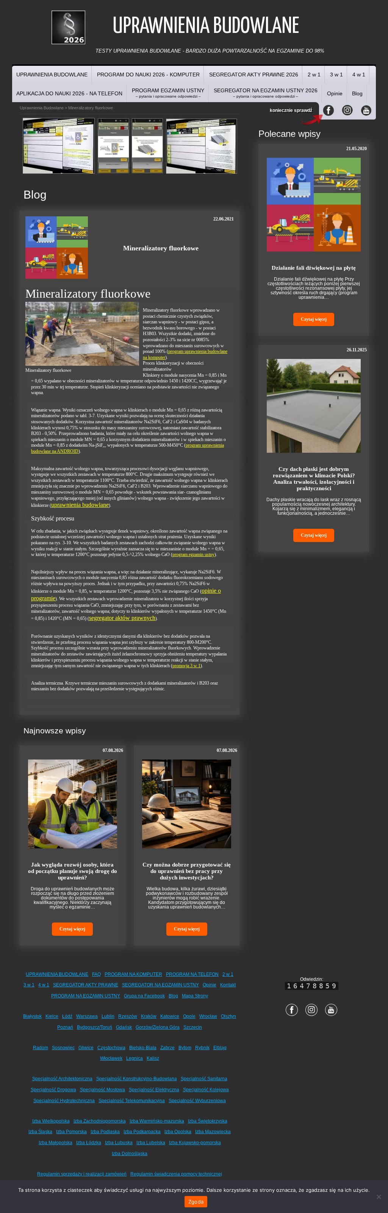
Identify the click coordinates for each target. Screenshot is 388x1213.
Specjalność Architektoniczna (62, 1078)
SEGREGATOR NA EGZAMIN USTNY (160, 985)
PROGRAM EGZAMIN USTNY (168, 92)
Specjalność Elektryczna (154, 1089)
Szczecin (192, 1027)
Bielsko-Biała (142, 1047)
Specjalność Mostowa (102, 1089)
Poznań (65, 1027)
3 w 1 (336, 74)
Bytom (184, 1047)
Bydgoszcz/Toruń (94, 1027)
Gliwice (86, 1047)
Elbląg (220, 1047)
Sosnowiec (63, 1047)
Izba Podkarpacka (142, 1131)
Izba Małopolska (55, 1142)
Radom (40, 1047)
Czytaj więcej (72, 929)
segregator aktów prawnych (122, 618)
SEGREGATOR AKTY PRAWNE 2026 (253, 74)
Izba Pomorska (71, 1131)
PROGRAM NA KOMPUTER (133, 974)
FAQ (96, 974)
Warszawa (87, 1016)
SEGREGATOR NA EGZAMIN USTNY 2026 (266, 92)
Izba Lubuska (119, 1142)
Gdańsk (124, 1027)
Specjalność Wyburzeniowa (197, 1100)
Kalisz (153, 1058)
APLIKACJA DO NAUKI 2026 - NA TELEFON (69, 93)
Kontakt (228, 985)
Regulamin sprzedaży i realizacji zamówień (82, 1174)
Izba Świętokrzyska (207, 1121)
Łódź (67, 1016)
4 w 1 (358, 74)
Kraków (148, 1016)
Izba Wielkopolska (51, 1121)
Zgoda (195, 1202)
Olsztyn (228, 1016)
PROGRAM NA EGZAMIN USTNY (85, 996)
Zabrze (167, 1047)
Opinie (335, 93)
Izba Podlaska (105, 1131)
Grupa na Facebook (144, 996)
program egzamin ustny (193, 554)
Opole (189, 1016)
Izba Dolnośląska (129, 1153)
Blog (357, 93)
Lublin (108, 1016)
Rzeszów (127, 1016)
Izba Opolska (177, 1131)
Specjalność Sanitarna (204, 1078)
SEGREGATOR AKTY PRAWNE (85, 985)
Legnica (134, 1058)
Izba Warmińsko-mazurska (157, 1121)
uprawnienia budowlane (80, 505)
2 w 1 (314, 74)
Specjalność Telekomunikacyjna (132, 1100)
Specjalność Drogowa (53, 1089)
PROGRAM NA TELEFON (192, 974)
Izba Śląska (40, 1131)
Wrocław (208, 1016)
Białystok (32, 1016)
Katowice (169, 1016)
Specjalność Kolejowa (206, 1089)
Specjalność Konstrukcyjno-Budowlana (136, 1078)
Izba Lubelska (150, 1142)
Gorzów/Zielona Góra (158, 1027)
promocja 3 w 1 (186, 665)
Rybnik (202, 1047)
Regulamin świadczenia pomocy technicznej (176, 1174)
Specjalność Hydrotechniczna (64, 1100)
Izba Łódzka (88, 1142)
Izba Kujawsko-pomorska (195, 1142)
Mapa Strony (195, 996)
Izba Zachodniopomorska (100, 1121)
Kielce (51, 1016)
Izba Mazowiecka (213, 1131)
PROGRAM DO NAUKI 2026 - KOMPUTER (148, 74)
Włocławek (111, 1058)
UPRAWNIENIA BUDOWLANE (52, 74)
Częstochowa (111, 1047)
